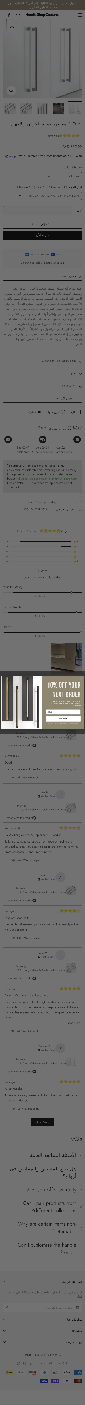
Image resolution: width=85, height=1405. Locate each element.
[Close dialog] (81, 678)
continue (63, 718)
